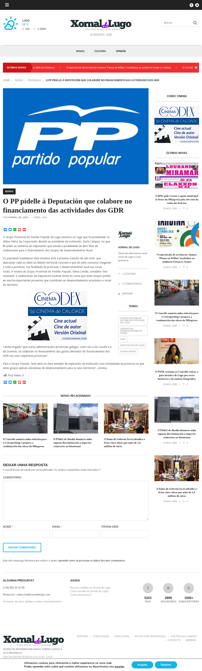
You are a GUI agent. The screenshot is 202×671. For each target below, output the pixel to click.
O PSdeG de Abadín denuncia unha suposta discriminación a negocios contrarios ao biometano (72, 443)
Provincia (34, 80)
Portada (82, 636)
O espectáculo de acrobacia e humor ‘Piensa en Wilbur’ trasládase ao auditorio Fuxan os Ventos (108, 67)
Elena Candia (128, 351)
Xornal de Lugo (18, 217)
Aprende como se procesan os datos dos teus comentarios (91, 560)
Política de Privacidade (150, 636)
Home (6, 80)
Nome (8, 526)
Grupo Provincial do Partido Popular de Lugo (132, 320)
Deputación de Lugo (132, 345)
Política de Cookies (183, 636)
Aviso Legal (122, 636)
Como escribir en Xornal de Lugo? (89, 591)
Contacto (173, 640)
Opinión (121, 51)
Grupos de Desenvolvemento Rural (131, 330)
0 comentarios (132, 283)
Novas (80, 51)
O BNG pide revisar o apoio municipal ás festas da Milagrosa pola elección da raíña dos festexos (176, 199)
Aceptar (142, 665)
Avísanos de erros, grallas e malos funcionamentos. (33, 601)
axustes (119, 666)
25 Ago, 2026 (170, 208)
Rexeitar (166, 665)
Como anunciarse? (81, 594)
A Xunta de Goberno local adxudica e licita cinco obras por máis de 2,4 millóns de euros (124, 443)
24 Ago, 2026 (170, 326)
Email (57, 526)
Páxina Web (110, 526)
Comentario (12, 477)
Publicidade (101, 636)
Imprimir (127, 293)
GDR (122, 339)
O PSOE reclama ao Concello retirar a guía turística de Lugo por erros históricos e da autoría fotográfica (176, 375)
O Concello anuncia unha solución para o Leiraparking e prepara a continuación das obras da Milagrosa (25, 443)
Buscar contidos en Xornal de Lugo (90, 587)
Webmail (191, 640)
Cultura (100, 51)
